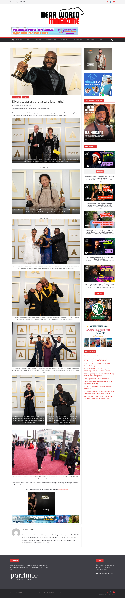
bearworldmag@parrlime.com (104, 573)
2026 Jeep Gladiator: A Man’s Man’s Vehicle (96, 379)
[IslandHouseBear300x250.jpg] (46, 494)
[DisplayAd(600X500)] (98, 48)
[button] (23, 40)
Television (25, 97)
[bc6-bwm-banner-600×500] (98, 74)
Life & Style (65, 40)
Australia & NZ (79, 40)
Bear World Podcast (94, 40)
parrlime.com (38, 567)
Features (19, 40)
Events (38, 40)
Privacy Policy (102, 595)
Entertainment (51, 40)
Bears (29, 40)
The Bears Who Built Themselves (94, 356)
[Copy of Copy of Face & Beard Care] (98, 299)
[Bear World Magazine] (12, 40)
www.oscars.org (63, 489)
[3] (98, 325)
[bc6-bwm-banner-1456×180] (45, 516)
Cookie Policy (111, 595)
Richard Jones (27, 105)
